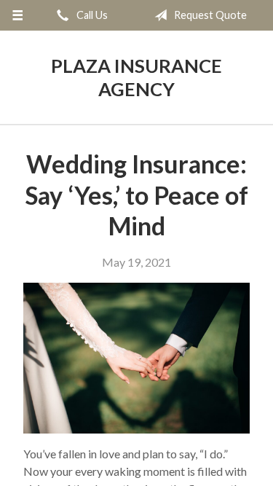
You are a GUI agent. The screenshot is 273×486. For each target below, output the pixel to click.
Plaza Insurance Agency (136, 77)
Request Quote (209, 15)
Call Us (91, 15)
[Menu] (18, 15)
